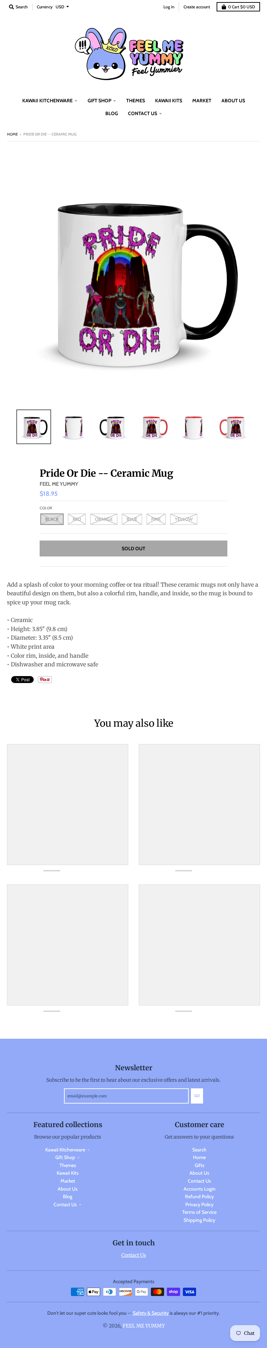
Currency (44, 6)
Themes (67, 1165)
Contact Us (65, 1204)
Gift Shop (65, 1157)
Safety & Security (151, 1313)
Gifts (199, 1165)
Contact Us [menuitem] (142, 113)
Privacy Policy (199, 1204)
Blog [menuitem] (111, 113)
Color (46, 508)
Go (197, 1095)
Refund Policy (199, 1196)
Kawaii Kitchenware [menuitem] (47, 100)
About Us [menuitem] (233, 100)
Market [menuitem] (201, 100)
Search (199, 1150)
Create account (197, 6)
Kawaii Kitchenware (65, 1150)
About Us (68, 1189)
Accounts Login (200, 1189)
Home (12, 134)
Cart (241, 6)
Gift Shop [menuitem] (99, 100)
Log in (169, 6)
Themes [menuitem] (135, 100)
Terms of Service (199, 1212)
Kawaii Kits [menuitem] (168, 100)
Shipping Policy (199, 1220)
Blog (67, 1196)
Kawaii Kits (68, 1173)
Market (67, 1181)
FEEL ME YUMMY (59, 484)
